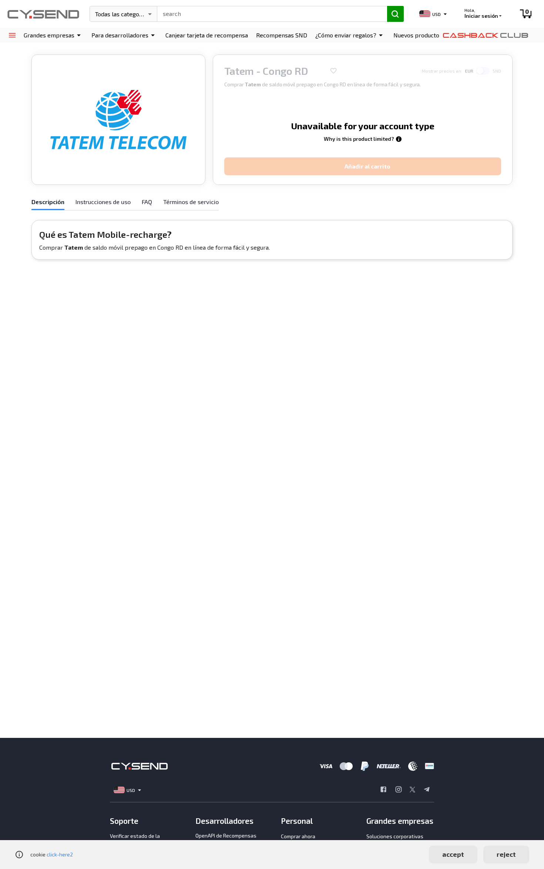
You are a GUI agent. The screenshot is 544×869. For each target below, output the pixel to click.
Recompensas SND (281, 35)
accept (453, 854)
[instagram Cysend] (398, 790)
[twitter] (412, 790)
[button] (53, 35)
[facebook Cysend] (383, 790)
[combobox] (268, 13)
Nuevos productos (417, 35)
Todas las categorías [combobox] (122, 13)
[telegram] (426, 790)
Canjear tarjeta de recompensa (206, 35)
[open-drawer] (12, 35)
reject (506, 854)
